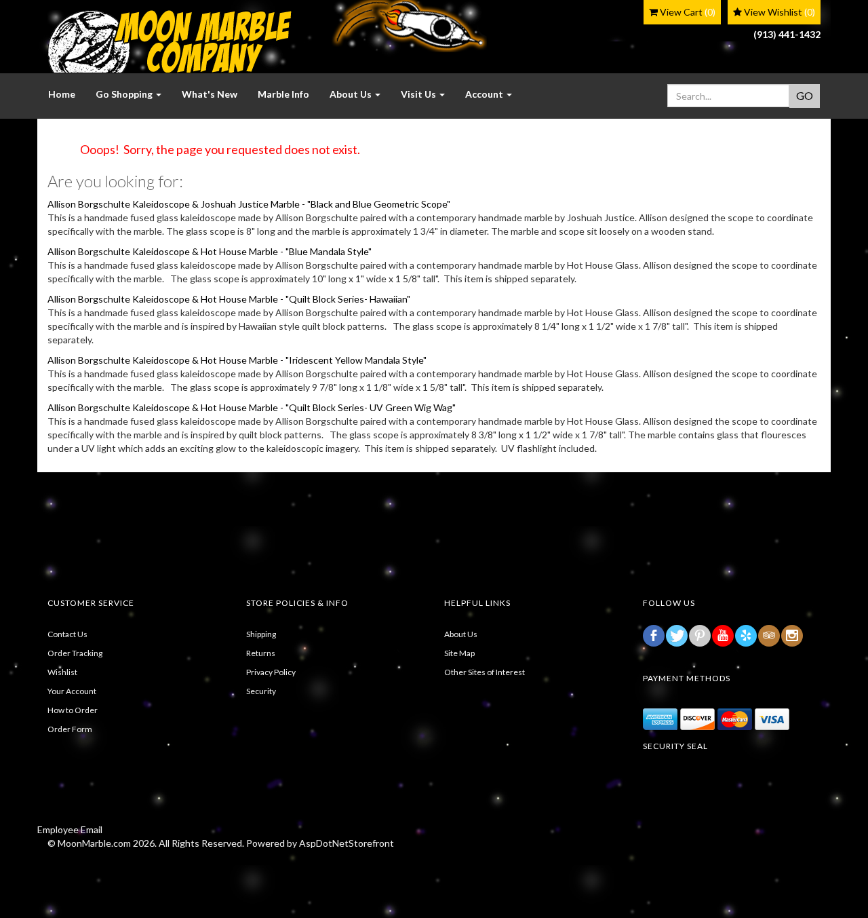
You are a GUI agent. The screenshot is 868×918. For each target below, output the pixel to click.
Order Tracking (74, 653)
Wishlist (62, 672)
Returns (260, 653)
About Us (460, 634)
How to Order (72, 710)
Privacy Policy (271, 672)
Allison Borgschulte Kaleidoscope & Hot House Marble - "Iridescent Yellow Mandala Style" (237, 360)
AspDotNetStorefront (346, 843)
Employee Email (69, 829)
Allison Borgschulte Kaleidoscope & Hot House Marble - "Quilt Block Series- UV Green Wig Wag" (251, 407)
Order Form (69, 729)
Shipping (261, 634)
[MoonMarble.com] (169, 41)
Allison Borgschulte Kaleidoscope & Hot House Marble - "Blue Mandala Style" (209, 251)
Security (261, 691)
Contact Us (67, 634)
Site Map (459, 653)
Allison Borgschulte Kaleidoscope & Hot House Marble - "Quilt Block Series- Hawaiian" (228, 299)
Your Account (71, 691)
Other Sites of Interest (484, 672)
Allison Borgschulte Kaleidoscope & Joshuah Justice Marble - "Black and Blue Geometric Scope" (248, 204)
